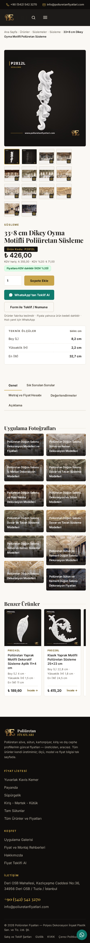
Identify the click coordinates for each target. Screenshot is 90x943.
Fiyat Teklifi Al (15, 863)
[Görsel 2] (29, 156)
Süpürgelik (12, 795)
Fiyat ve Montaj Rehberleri (24, 847)
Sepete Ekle (39, 280)
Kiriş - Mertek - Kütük (21, 803)
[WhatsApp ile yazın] (82, 935)
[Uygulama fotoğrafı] (46, 156)
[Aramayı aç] (33, 17)
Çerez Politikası (68, 936)
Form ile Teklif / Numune (29, 307)
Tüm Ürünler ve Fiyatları (23, 818)
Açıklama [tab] (15, 405)
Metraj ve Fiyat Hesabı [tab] (25, 395)
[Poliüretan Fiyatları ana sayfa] (9, 17)
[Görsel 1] (12, 156)
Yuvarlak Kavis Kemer (21, 780)
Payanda (11, 787)
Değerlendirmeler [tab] (64, 395)
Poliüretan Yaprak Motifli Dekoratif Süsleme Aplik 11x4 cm (22, 661)
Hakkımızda (13, 855)
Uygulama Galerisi (18, 840)
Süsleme (55, 32)
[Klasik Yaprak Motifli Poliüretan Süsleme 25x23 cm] (62, 627)
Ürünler (25, 32)
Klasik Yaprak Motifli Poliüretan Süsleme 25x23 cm (62, 659)
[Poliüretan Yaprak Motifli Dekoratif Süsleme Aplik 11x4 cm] (22, 627)
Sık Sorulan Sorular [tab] (41, 385)
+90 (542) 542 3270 (23, 4)
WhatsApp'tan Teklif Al (32, 295)
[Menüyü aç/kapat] (45, 18)
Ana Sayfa (10, 32)
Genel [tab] (13, 385)
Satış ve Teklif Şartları (18, 936)
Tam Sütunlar (14, 811)
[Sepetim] (22, 17)
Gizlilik (39, 936)
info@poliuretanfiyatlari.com (65, 4)
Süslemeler (39, 32)
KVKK (51, 936)
